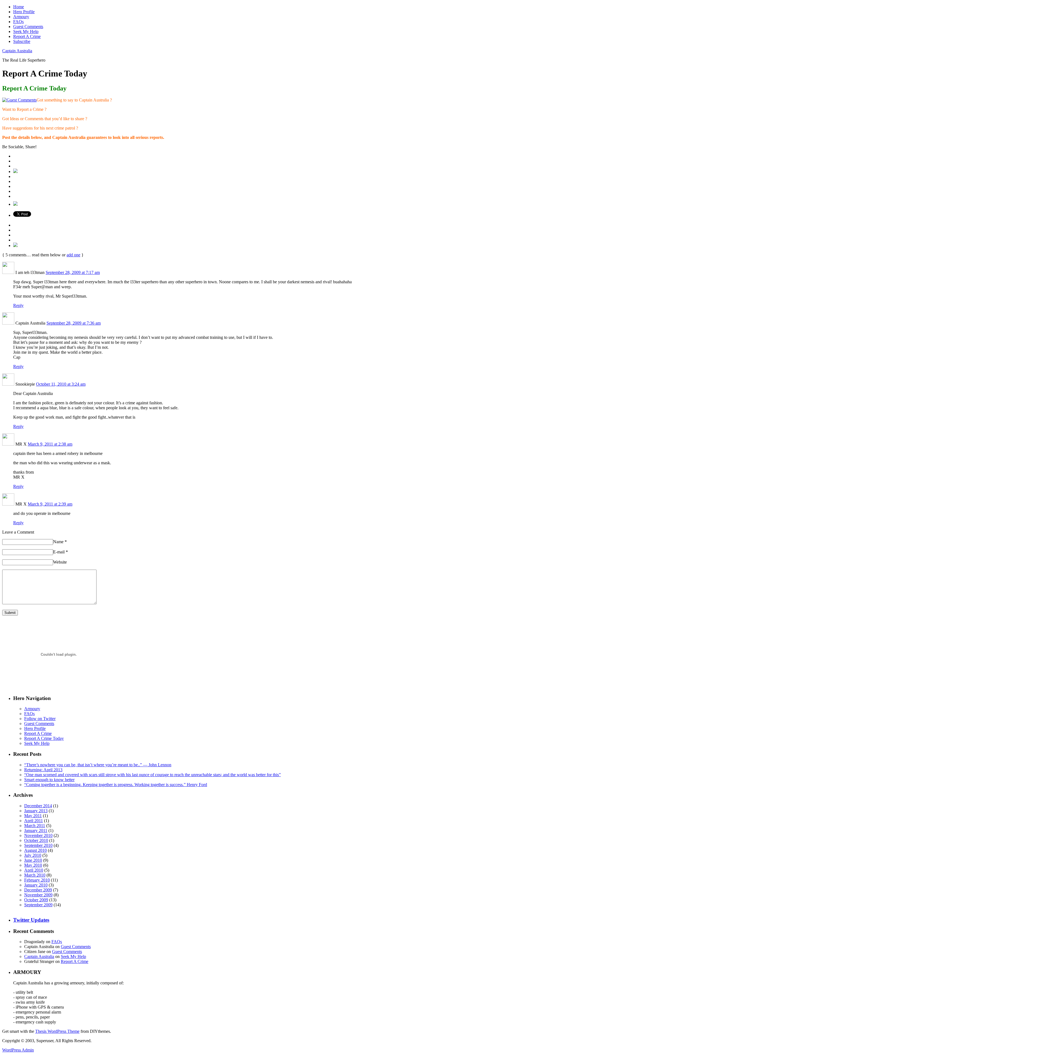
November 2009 (38, 895)
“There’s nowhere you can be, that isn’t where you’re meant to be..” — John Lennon (97, 764)
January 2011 (35, 830)
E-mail (60, 552)
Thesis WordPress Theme (57, 1031)
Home (18, 6)
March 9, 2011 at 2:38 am (50, 444)
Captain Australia (17, 50)
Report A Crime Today (44, 738)
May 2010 (33, 865)
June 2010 (33, 860)
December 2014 (38, 805)
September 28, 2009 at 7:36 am (73, 323)
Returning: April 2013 (43, 769)
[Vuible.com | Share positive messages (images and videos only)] (15, 171)
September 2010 (38, 845)
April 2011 (33, 820)
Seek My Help (25, 31)
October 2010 (36, 840)
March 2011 (34, 825)
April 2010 (33, 870)
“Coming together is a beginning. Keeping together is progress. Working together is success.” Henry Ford (115, 784)
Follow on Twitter (40, 718)
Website (60, 562)
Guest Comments (28, 26)
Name (60, 541)
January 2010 (36, 885)
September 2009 (38, 904)
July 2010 (32, 855)
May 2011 (33, 815)
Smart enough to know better (49, 779)
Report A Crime (27, 36)
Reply (18, 305)
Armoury (21, 16)
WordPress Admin (18, 1050)
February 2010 (37, 880)
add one (73, 254)
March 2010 (34, 875)
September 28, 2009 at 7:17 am (73, 272)
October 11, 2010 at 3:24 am (61, 384)
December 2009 (38, 890)
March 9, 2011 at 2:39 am (50, 504)
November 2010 (38, 835)
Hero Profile (24, 11)
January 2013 (36, 810)
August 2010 (35, 850)
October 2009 (36, 899)
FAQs (18, 21)
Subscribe (21, 41)
